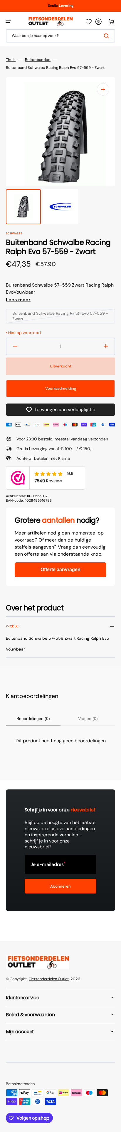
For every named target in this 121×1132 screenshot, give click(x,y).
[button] (8, 21)
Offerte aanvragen (60, 569)
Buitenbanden (38, 59)
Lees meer (18, 300)
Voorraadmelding (60, 388)
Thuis (11, 59)
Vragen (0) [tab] (88, 718)
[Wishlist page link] (89, 22)
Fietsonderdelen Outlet (49, 978)
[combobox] (60, 35)
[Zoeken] (107, 35)
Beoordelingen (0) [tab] (33, 718)
